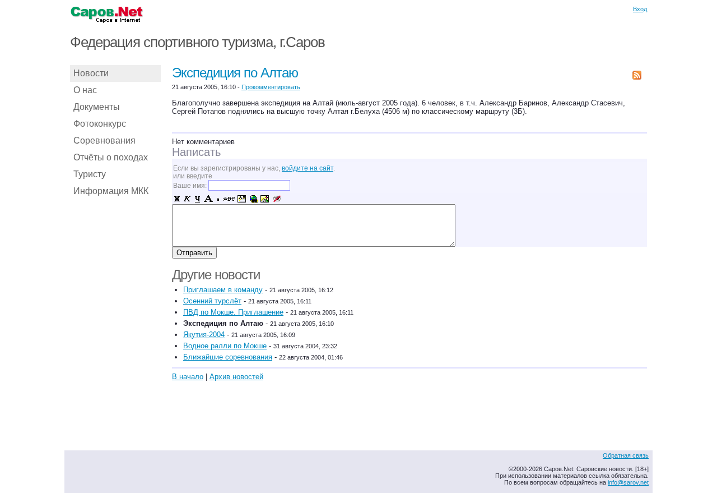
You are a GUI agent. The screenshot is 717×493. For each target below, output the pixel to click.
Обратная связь (626, 455)
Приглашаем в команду (223, 289)
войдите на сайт (307, 168)
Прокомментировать (270, 87)
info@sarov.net (628, 482)
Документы (96, 107)
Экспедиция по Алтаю (235, 72)
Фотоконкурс (99, 123)
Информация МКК (110, 191)
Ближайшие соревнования (227, 357)
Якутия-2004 (204, 334)
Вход (640, 9)
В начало (187, 376)
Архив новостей (236, 376)
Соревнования (104, 140)
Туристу (89, 174)
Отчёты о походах (110, 157)
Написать (196, 152)
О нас (85, 90)
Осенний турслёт (212, 301)
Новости (91, 73)
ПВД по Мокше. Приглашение (233, 312)
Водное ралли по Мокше (225, 346)
